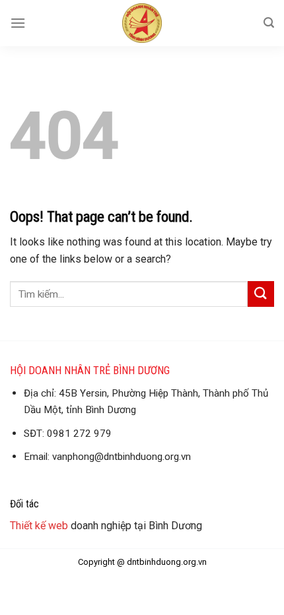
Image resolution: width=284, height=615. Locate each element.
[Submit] (261, 294)
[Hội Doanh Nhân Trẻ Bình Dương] (142, 23)
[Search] (269, 23)
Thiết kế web (39, 525)
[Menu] (18, 23)
